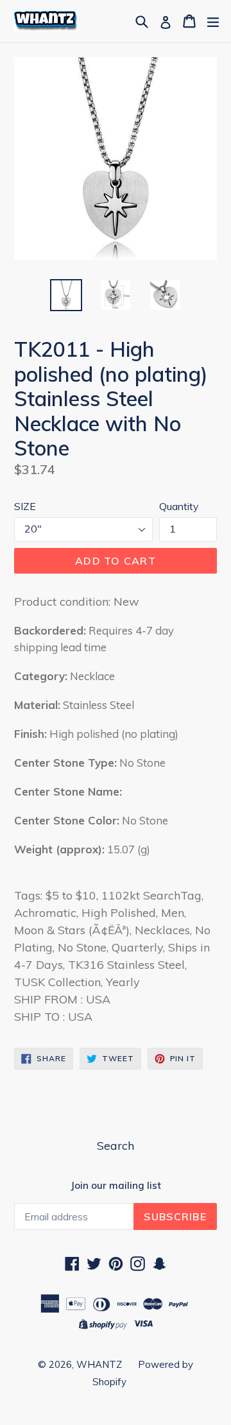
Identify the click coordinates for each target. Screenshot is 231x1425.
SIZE (25, 506)
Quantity (179, 506)
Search (115, 1145)
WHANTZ (99, 1364)
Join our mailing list (116, 1185)
